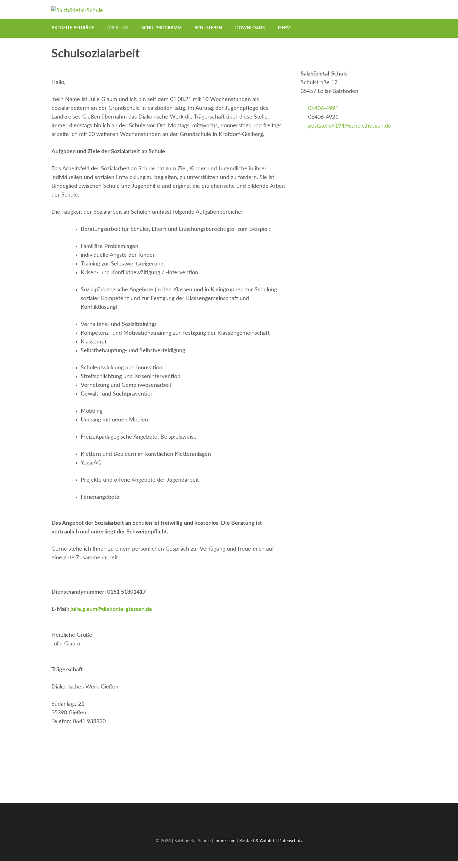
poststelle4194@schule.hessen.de (349, 126)
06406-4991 (323, 108)
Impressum (225, 841)
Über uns (117, 28)
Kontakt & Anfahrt (256, 841)
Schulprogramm (161, 28)
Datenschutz (290, 841)
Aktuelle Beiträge (72, 28)
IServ (284, 28)
